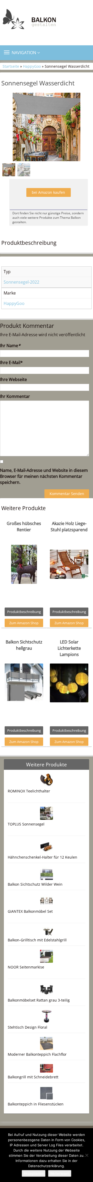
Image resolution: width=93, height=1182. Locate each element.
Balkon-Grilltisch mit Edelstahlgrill (37, 939)
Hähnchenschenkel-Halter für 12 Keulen (42, 857)
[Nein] (86, 1155)
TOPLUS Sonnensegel (26, 824)
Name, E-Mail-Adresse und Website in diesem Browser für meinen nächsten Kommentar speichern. (44, 476)
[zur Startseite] (46, 20)
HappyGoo (32, 66)
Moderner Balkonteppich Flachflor (37, 1054)
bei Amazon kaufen (48, 192)
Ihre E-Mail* (11, 362)
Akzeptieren (33, 1173)
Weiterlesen (59, 1173)
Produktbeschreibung (24, 611)
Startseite (11, 66)
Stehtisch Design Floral (27, 1027)
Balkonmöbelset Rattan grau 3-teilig (39, 1000)
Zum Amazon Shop (23, 623)
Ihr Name (10, 345)
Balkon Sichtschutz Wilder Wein (35, 884)
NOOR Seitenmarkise (26, 967)
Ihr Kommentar (15, 396)
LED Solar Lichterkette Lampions (69, 648)
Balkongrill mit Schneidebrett (33, 1076)
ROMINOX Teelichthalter (29, 791)
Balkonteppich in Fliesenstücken (36, 1104)
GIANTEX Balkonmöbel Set (30, 911)
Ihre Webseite (13, 379)
